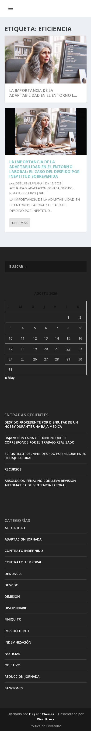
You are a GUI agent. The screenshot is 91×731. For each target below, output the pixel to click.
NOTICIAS (15, 193)
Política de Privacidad (46, 726)
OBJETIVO (29, 193)
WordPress (45, 719)
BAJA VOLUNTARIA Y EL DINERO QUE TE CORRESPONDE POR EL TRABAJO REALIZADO (39, 440)
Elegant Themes (41, 714)
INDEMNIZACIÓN (18, 642)
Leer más (20, 222)
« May (10, 377)
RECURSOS (13, 469)
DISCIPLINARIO (16, 608)
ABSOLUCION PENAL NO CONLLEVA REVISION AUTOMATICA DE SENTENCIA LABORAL (40, 482)
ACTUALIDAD (18, 188)
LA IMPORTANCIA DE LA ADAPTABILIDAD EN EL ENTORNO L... (43, 93)
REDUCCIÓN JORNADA (22, 676)
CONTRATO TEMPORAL (23, 562)
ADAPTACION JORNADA (44, 188)
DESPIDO (67, 188)
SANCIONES (14, 688)
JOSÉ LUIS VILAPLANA (28, 183)
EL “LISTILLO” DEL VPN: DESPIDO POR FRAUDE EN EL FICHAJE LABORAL (45, 455)
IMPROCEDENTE (17, 631)
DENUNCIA (13, 573)
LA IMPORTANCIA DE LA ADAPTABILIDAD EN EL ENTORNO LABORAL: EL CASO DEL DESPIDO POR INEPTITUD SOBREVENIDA (44, 169)
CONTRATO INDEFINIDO (24, 550)
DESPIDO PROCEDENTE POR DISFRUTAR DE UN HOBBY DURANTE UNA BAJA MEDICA (41, 424)
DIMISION (12, 596)
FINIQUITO (13, 619)
